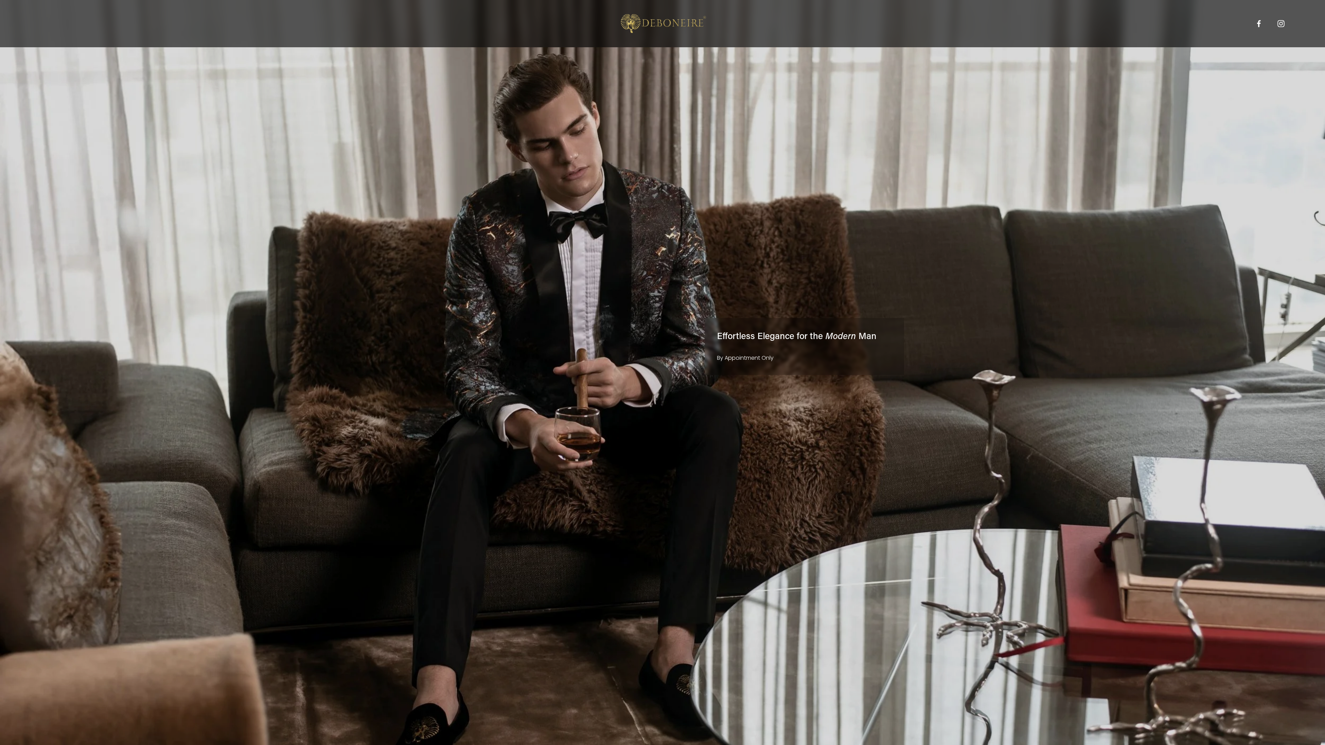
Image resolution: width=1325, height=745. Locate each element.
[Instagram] (1281, 23)
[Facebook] (1259, 23)
